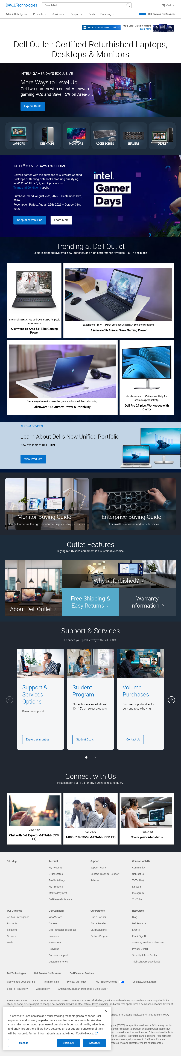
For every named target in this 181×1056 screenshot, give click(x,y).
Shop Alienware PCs (29, 220)
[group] (40, 699)
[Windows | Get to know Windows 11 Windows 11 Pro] (101, 27)
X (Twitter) (138, 880)
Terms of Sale (51, 981)
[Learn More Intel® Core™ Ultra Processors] (163, 27)
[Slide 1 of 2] (86, 757)
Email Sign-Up (139, 936)
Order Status (56, 874)
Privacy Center (140, 948)
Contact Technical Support (104, 874)
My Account (55, 867)
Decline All (68, 1043)
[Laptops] (18, 135)
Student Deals (85, 739)
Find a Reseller (98, 923)
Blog (134, 917)
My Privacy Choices (107, 981)
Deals (10, 942)
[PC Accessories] (104, 135)
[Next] (171, 699)
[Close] (106, 1011)
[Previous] (9, 699)
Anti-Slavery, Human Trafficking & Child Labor (82, 988)
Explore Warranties (37, 739)
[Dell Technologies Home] (21, 5)
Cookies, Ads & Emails (144, 981)
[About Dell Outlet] (33, 588)
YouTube (137, 899)
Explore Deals (32, 106)
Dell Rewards (139, 923)
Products (12, 923)
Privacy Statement (77, 981)
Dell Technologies (16, 973)
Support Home (98, 867)
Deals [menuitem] (92, 14)
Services (11, 936)
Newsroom (55, 942)
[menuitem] (40, 14)
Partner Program (99, 936)
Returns (94, 880)
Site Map (12, 861)
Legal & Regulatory (17, 988)
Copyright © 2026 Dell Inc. (21, 981)
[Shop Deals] (162, 135)
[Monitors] (76, 135)
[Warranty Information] (147, 602)
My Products (56, 886)
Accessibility (43, 988)
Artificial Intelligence (18, 917)
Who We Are (55, 917)
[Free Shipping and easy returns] (90, 602)
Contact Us (133, 739)
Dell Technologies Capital (62, 929)
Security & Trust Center (144, 955)
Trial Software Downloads (146, 961)
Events (136, 929)
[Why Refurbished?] (119, 574)
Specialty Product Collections (148, 942)
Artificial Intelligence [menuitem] (17, 14)
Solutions (12, 929)
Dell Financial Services (82, 973)
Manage (23, 1043)
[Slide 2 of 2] (94, 757)
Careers (53, 923)
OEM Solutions (98, 929)
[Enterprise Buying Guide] (134, 504)
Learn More (145, 29)
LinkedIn (137, 886)
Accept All (94, 1043)
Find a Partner (98, 917)
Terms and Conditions (27, 187)
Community (138, 867)
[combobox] (87, 5)
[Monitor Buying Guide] (47, 504)
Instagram (138, 893)
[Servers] (133, 135)
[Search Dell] (128, 5)
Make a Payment (58, 893)
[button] (169, 5)
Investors (54, 936)
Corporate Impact (58, 955)
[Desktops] (47, 135)
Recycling (54, 948)
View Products (33, 459)
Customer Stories (58, 961)
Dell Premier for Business (161, 14)
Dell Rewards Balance (60, 899)
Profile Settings (57, 880)
